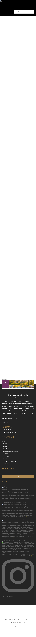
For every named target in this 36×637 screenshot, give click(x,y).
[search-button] (15, 15)
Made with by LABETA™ (18, 616)
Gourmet (5, 453)
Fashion (4, 443)
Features (5, 463)
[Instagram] (18, 626)
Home (3, 441)
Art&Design (6, 456)
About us (5, 422)
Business (5, 458)
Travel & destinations (10, 451)
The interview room (9, 461)
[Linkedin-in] (20, 626)
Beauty (4, 446)
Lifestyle (5, 448)
